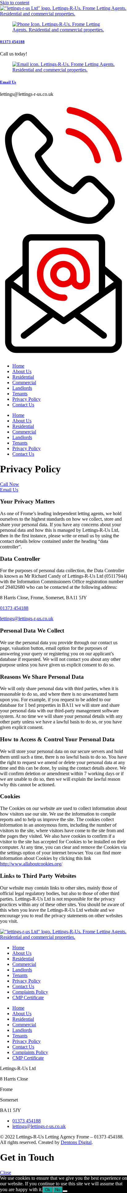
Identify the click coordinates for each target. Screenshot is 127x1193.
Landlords (22, 388)
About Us (21, 371)
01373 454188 (12, 41)
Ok (47, 1189)
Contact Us (23, 404)
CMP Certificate (28, 997)
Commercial (24, 382)
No (57, 1189)
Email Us (8, 82)
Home (18, 365)
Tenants (19, 393)
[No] (65, 1191)
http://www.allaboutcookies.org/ (31, 863)
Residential (23, 377)
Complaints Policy (30, 992)
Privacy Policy (26, 399)
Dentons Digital (76, 1142)
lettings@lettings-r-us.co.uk (26, 618)
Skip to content (14, 2)
